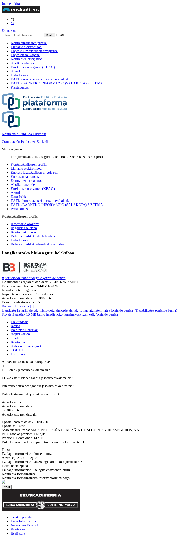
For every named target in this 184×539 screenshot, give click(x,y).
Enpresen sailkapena (25, 55)
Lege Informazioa (23, 521)
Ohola (15, 338)
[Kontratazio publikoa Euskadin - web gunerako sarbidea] (3, 482)
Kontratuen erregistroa (26, 59)
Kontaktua (9, 30)
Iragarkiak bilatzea (24, 228)
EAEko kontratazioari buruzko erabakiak (40, 79)
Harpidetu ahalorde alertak (59, 310)
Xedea (15, 326)
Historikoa (18, 354)
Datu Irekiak (19, 75)
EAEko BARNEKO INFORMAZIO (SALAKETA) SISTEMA (57, 83)
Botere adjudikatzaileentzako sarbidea (37, 244)
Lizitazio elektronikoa (26, 47)
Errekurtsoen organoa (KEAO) (33, 67)
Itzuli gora (18, 533)
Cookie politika (22, 517)
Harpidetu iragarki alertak (20, 310)
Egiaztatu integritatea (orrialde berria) (106, 310)
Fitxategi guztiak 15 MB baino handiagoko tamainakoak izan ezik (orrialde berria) (60, 314)
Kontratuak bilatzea (24, 232)
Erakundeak (19, 322)
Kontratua (18, 342)
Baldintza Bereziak (24, 330)
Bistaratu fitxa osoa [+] (18, 306)
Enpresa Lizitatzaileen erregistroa (34, 51)
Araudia (16, 71)
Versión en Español (24, 525)
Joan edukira (11, 4)
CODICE (17, 350)
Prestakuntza (20, 87)
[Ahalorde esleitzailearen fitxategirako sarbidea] (25, 274)
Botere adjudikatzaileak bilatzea (33, 236)
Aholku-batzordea (23, 63)
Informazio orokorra (25, 224)
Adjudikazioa (20, 334)
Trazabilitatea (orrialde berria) (156, 310)
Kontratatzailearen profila (29, 43)
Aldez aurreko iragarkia (27, 346)
